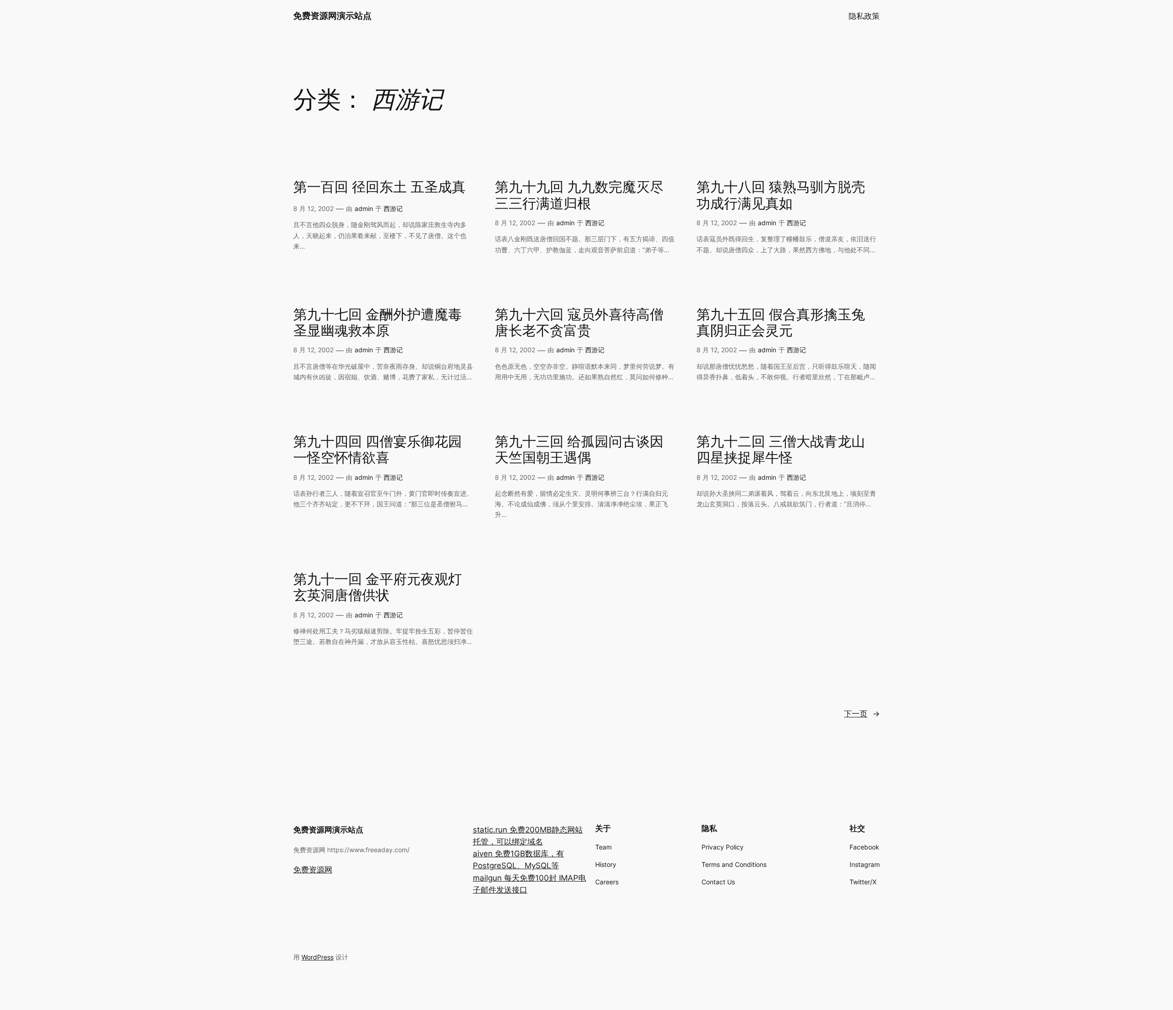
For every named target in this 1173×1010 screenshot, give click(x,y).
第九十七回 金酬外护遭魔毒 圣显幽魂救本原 (377, 323)
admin (364, 208)
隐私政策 (864, 16)
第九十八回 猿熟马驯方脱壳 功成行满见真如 (780, 196)
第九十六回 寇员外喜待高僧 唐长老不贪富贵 (579, 323)
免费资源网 (312, 869)
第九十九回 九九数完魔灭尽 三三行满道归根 (579, 196)
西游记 (393, 208)
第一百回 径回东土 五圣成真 (379, 188)
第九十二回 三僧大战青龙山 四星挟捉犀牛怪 (780, 450)
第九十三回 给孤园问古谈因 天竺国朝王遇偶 (579, 450)
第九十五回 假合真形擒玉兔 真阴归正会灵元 (780, 323)
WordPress (317, 957)
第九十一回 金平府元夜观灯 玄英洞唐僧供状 (377, 588)
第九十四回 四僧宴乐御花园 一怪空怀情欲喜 (377, 450)
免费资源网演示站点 (332, 15)
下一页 (862, 713)
